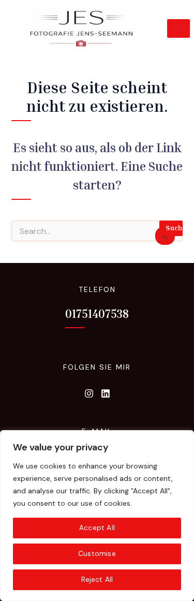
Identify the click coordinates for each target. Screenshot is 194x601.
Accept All (97, 527)
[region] (97, 515)
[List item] (89, 393)
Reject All (97, 579)
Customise (97, 553)
